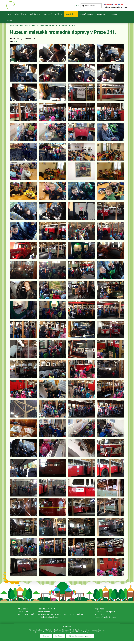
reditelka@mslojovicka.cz (48, 617)
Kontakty (114, 14)
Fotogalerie (69, 15)
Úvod (9, 14)
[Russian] (119, 4)
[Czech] (105, 4)
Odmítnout (58, 636)
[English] (110, 4)
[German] (116, 4)
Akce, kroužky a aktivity (51, 15)
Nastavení (46, 636)
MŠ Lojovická (18, 15)
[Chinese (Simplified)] (107, 4)
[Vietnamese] (122, 4)
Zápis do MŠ (33, 15)
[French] (113, 4)
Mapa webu (99, 609)
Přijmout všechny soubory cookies (79, 636)
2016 (15, 41)
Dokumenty (100, 15)
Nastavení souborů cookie (105, 617)
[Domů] (10, 5)
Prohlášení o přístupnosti (105, 612)
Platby (9, 21)
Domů (12, 25)
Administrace (100, 614)
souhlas (54, 630)
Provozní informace (86, 14)
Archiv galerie (31, 25)
